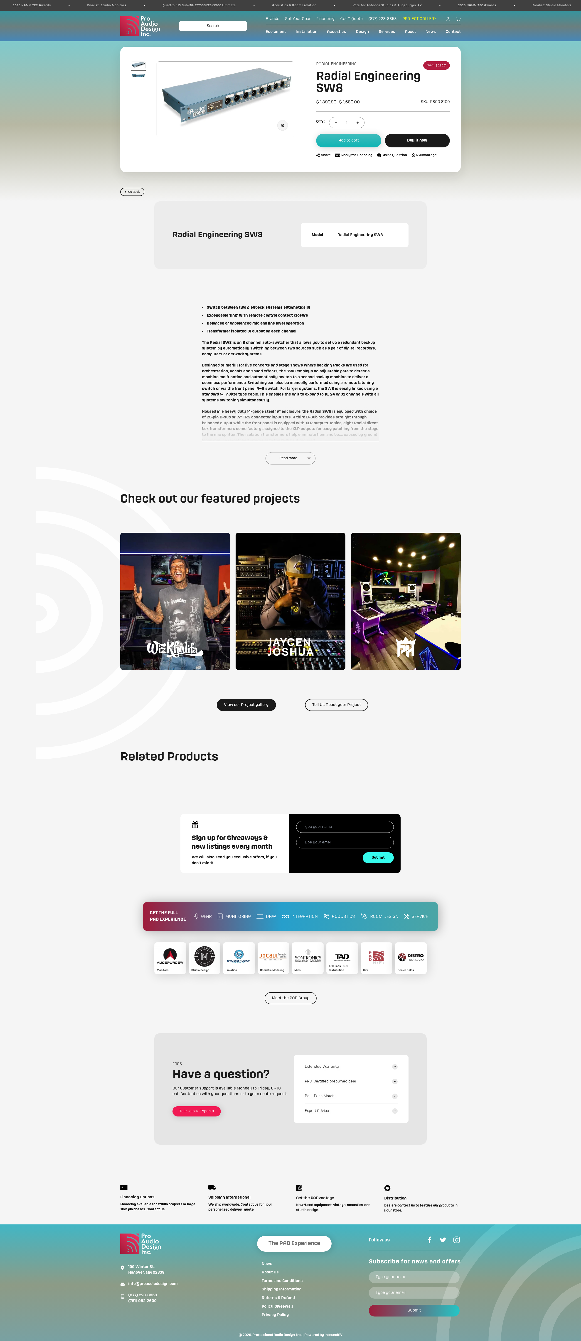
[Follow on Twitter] (443, 1240)
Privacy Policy (275, 1315)
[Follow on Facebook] (429, 1240)
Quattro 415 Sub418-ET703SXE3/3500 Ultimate (61, 5)
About (410, 32)
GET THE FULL (168, 916)
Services (387, 32)
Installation (307, 32)
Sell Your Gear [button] (298, 19)
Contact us (156, 1209)
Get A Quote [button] (351, 19)
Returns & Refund (278, 1298)
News (431, 32)
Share (326, 155)
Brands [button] (272, 19)
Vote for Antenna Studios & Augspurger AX (248, 5)
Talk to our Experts (196, 1111)
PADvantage (426, 155)
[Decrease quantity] (335, 122)
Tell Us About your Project (336, 705)
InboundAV (333, 1335)
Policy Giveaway (277, 1306)
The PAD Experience (294, 1243)
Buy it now (417, 140)
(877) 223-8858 (142, 1295)
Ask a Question (395, 155)
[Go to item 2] (138, 76)
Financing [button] (325, 19)
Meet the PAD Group (290, 998)
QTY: (320, 121)
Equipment (276, 32)
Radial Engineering (336, 64)
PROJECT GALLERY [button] (419, 19)
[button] (175, 601)
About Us (270, 1272)
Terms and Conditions (282, 1281)
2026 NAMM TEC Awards (339, 5)
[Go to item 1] (138, 66)
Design (362, 32)
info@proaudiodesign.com (153, 1284)
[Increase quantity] (357, 122)
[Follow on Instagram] (457, 1240)
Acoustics (336, 32)
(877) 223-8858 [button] (382, 19)
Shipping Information (282, 1289)
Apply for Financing (356, 155)
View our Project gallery (246, 705)
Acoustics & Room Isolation (156, 5)
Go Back (134, 192)
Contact (453, 32)
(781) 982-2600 (142, 1301)
